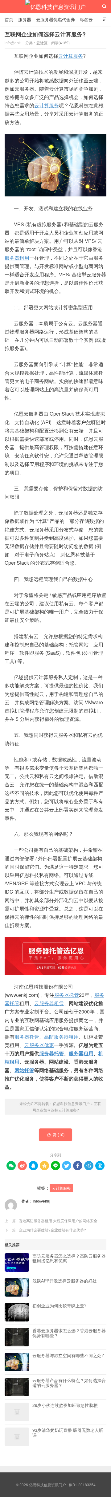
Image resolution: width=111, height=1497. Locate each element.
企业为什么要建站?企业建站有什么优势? (52, 1229)
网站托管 (24, 1070)
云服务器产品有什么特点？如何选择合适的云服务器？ (69, 1383)
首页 (9, 19)
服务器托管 (66, 994)
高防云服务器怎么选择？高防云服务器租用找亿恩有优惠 (69, 1258)
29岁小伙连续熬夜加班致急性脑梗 (65, 1405)
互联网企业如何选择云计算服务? (45, 34)
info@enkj (41, 1201)
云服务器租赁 (49, 1003)
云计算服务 (70, 55)
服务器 (24, 19)
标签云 (86, 19)
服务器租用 (17, 257)
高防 (49, 1036)
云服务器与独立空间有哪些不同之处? (68, 1355)
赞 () (56, 1134)
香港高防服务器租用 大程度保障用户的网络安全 (58, 1220)
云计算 (41, 42)
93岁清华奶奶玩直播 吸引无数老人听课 (67, 1433)
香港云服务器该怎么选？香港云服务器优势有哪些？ (69, 1333)
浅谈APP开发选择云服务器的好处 (64, 1281)
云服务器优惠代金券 (55, 19)
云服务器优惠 (39, 1045)
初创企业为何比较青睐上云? (59, 1306)
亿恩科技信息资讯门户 (55, 6)
